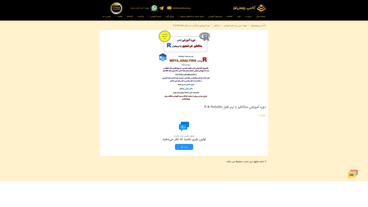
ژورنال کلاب (169, 16)
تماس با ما (107, 16)
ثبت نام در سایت (136, 7)
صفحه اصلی (260, 16)
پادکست (140, 16)
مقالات (119, 16)
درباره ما (248, 16)
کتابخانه (130, 16)
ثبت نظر (184, 146)
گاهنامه (229, 16)
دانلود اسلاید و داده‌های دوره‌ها (192, 16)
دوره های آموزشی (215, 16)
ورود (147, 7)
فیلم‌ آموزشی (155, 16)
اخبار (239, 16)
